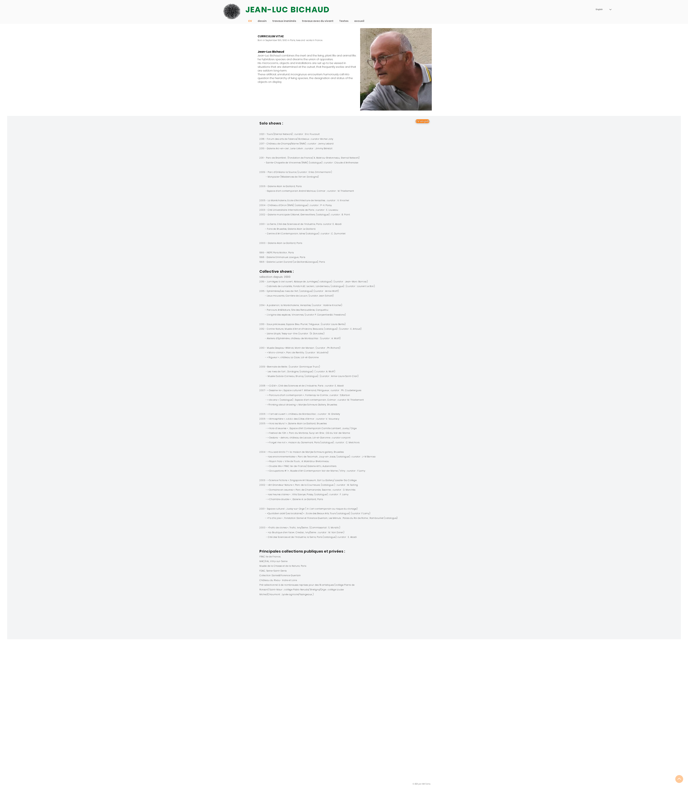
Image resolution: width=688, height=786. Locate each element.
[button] (317, 21)
